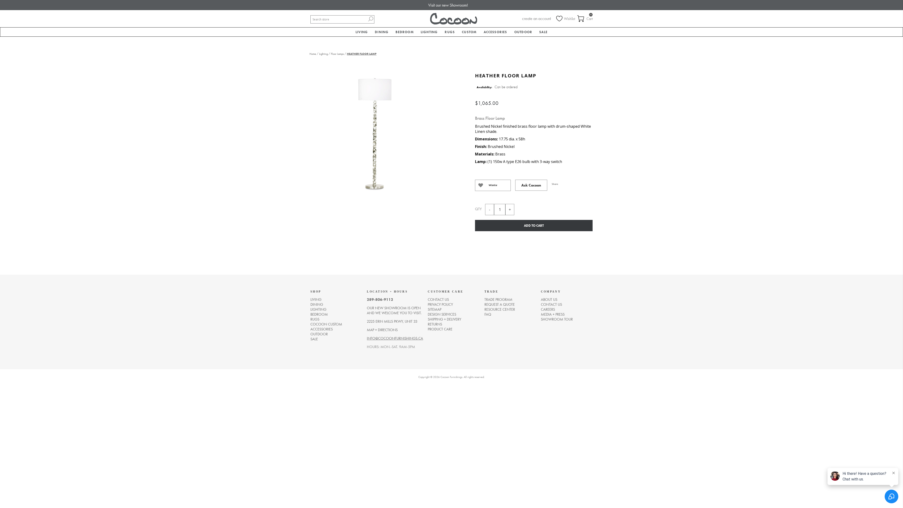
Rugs (314, 319)
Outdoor (319, 334)
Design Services (442, 314)
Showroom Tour (557, 319)
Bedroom (319, 314)
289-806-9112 (380, 299)
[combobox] (339, 19)
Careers (548, 309)
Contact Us (551, 304)
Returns (435, 324)
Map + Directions (382, 329)
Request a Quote (499, 304)
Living (315, 299)
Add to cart (534, 225)
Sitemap (434, 309)
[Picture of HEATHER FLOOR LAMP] (375, 132)
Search (370, 19)
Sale (314, 339)
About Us (549, 299)
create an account (536, 18)
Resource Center (499, 309)
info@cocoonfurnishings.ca (395, 338)
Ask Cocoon (531, 185)
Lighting (318, 309)
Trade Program (498, 299)
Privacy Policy (440, 304)
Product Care (440, 329)
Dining (316, 304)
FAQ (487, 314)
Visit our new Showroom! (448, 5)
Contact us (438, 299)
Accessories (321, 329)
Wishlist (493, 185)
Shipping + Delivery (444, 319)
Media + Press (553, 314)
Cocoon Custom (326, 324)
